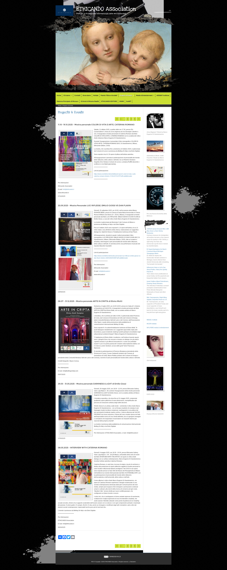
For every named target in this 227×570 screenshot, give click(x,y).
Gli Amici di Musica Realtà (90, 101)
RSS (92, 561)
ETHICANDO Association (106, 9)
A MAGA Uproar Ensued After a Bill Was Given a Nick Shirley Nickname (158, 231)
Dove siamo (87, 95)
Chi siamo (66, 95)
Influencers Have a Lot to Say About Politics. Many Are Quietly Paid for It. (157, 270)
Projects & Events (126, 95)
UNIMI (121, 101)
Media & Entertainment (144, 95)
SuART (128, 101)
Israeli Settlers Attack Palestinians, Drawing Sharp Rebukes (158, 282)
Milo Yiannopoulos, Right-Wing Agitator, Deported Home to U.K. (157, 298)
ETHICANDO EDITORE (109, 101)
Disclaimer (133, 561)
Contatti (77, 95)
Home (59, 95)
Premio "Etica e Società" (109, 95)
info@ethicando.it (68, 189)
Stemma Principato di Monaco (67, 101)
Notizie (95, 95)
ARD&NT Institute (163, 95)
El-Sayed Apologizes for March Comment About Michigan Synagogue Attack (156, 251)
